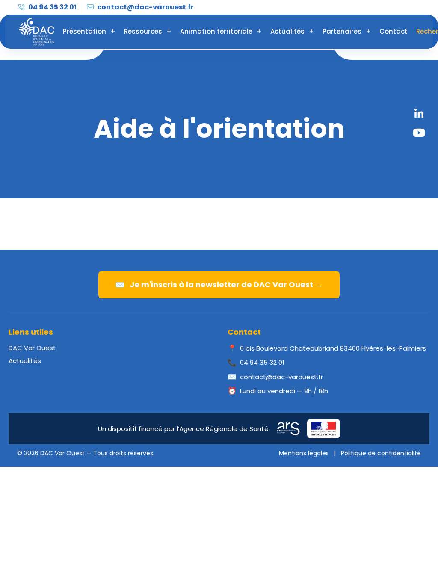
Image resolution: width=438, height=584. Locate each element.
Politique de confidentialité (381, 453)
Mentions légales (304, 453)
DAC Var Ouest (32, 347)
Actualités (287, 31)
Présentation (84, 31)
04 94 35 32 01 (52, 7)
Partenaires (342, 31)
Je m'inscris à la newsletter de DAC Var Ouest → (219, 284)
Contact (393, 31)
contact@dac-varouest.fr (145, 7)
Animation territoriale (216, 31)
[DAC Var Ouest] (36, 32)
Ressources (143, 31)
